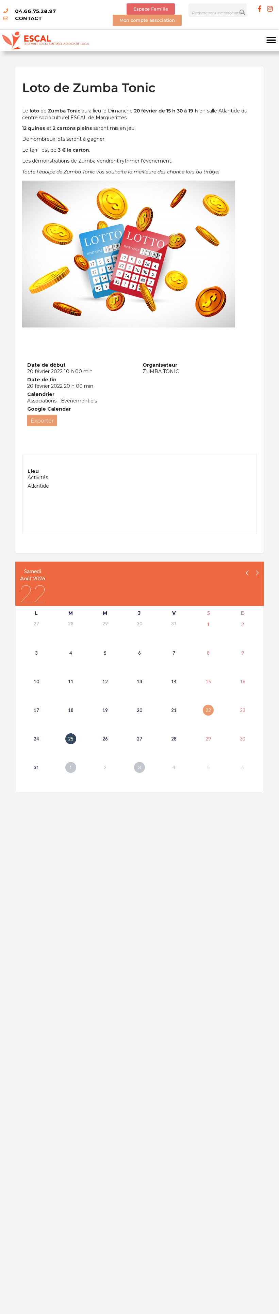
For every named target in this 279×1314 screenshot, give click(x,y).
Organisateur (160, 365)
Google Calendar (49, 409)
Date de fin (41, 380)
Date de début (46, 365)
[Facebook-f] (260, 8)
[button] (271, 40)
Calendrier (40, 394)
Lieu (33, 471)
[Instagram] (270, 8)
